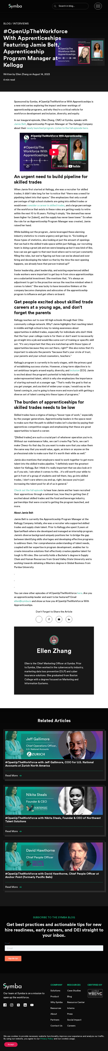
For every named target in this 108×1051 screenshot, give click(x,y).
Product (54, 996)
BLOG (7, 23)
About (53, 1014)
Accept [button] (11, 1044)
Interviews (21, 23)
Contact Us (56, 1026)
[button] (13, 776)
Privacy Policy (46, 1039)
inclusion (74, 370)
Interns (70, 1008)
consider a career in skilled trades (46, 205)
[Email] (59, 619)
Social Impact (74, 1020)
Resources (55, 1008)
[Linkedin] (69, 619)
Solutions (55, 991)
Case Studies (74, 991)
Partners (54, 1020)
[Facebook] (49, 619)
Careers (71, 1026)
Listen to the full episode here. (71, 128)
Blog (69, 996)
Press (70, 1014)
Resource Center (76, 1002)
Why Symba (56, 1002)
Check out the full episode (28, 490)
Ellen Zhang (22, 74)
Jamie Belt (20, 124)
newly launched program (40, 128)
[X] (39, 619)
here (79, 593)
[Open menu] (98, 6)
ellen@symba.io (22, 601)
